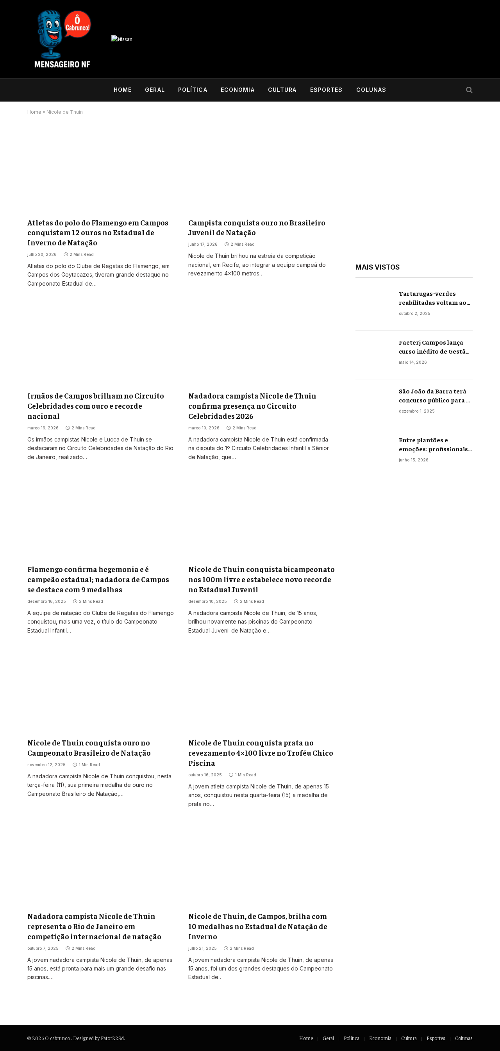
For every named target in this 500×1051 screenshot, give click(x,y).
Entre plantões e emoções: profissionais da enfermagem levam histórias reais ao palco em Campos (433, 444)
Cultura (282, 89)
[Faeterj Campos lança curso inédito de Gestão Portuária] (373, 355)
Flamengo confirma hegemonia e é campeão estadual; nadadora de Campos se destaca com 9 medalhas (98, 579)
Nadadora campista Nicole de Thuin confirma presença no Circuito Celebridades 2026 (252, 405)
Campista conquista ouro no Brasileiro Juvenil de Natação (256, 227)
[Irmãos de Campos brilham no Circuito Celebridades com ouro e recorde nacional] (100, 343)
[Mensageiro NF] (62, 39)
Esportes (326, 89)
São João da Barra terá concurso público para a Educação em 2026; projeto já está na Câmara (434, 395)
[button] (367, 592)
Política (192, 89)
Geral (155, 89)
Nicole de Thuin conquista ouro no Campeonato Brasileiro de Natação (89, 747)
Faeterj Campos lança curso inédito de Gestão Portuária (434, 347)
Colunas (371, 89)
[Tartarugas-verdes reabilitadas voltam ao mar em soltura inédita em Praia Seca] (373, 306)
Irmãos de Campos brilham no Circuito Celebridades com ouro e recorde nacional (95, 405)
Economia (238, 89)
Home (123, 89)
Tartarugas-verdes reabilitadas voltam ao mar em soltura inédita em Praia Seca (433, 298)
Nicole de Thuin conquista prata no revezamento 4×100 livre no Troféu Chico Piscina (260, 752)
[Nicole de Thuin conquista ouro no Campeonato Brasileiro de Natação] (100, 690)
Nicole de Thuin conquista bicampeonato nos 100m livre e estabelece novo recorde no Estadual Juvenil (261, 579)
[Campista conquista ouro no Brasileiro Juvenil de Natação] (261, 170)
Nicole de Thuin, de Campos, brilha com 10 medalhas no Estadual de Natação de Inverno (257, 926)
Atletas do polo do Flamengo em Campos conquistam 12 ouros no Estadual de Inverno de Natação (97, 232)
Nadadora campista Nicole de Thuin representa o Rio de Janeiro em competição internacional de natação (94, 926)
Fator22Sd (112, 1038)
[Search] (468, 90)
